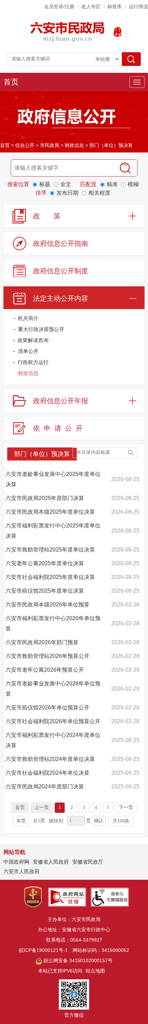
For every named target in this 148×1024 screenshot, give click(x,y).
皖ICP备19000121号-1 (43, 950)
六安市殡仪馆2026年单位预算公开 (47, 707)
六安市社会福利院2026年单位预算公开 (53, 721)
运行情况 (138, 6)
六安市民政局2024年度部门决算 (45, 786)
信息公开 (24, 145)
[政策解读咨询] (138, 341)
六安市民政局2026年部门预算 (42, 642)
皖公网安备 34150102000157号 (78, 960)
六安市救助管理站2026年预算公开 (47, 656)
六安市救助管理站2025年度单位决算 (50, 550)
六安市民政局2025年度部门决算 (45, 498)
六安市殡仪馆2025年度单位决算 (45, 591)
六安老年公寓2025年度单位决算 (45, 563)
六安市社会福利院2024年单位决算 (47, 773)
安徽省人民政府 (51, 862)
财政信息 (74, 145)
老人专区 (91, 6)
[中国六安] (117, 32)
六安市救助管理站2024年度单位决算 (50, 759)
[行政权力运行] (138, 363)
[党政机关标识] (33, 896)
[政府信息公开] (74, 118)
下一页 (126, 807)
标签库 (114, 6)
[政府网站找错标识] (67, 896)
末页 (21, 820)
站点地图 (95, 971)
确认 (99, 820)
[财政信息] (138, 374)
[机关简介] (138, 319)
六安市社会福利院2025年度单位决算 (50, 577)
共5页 (39, 820)
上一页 (41, 807)
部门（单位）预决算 (111, 145)
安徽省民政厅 (87, 862)
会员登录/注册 (59, 6)
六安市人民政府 (21, 871)
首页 (11, 82)
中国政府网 (16, 862)
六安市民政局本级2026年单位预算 (47, 604)
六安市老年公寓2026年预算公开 (45, 670)
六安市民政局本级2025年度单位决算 (50, 512)
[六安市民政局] (68, 32)
